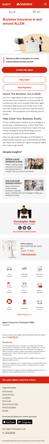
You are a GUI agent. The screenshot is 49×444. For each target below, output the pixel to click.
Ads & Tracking (7, 391)
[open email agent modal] (24, 228)
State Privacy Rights (9, 407)
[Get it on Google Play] (24, 422)
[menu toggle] (45, 4)
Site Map (5, 410)
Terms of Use (6, 401)
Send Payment (24, 88)
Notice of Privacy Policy (10, 404)
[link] (24, 4)
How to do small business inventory (13, 182)
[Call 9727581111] (20, 228)
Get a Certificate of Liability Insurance (24, 231)
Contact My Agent (24, 70)
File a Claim (24, 80)
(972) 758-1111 (13, 337)
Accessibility (6, 398)
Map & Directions (29, 254)
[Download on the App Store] (9, 422)
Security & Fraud (8, 394)
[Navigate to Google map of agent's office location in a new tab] (29, 228)
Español (5, 4)
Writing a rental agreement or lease (13, 160)
